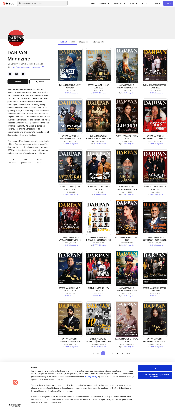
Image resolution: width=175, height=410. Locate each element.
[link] (93, 3)
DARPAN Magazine (71, 93)
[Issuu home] (8, 3)
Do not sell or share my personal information (155, 375)
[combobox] (44, 3)
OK (155, 368)
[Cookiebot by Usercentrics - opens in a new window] (15, 405)
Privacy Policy (91, 377)
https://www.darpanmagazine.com (27, 67)
